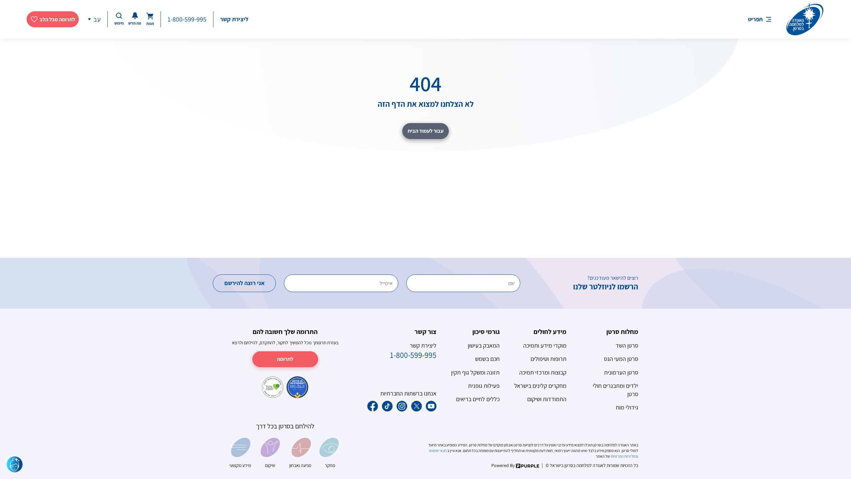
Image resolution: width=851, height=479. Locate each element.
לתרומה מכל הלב (57, 19)
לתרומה (285, 359)
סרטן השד (627, 345)
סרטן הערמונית (621, 372)
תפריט (755, 19)
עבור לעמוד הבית (425, 130)
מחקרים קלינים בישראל (540, 386)
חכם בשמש (487, 359)
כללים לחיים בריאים (478, 399)
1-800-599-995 (187, 19)
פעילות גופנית (484, 386)
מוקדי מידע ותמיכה (544, 345)
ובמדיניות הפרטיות (624, 456)
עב (97, 19)
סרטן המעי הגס (621, 359)
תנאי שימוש (438, 450)
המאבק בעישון (484, 345)
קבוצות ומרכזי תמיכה (542, 372)
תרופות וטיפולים (548, 359)
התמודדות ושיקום (546, 399)
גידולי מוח (627, 407)
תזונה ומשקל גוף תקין (475, 372)
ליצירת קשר (234, 19)
